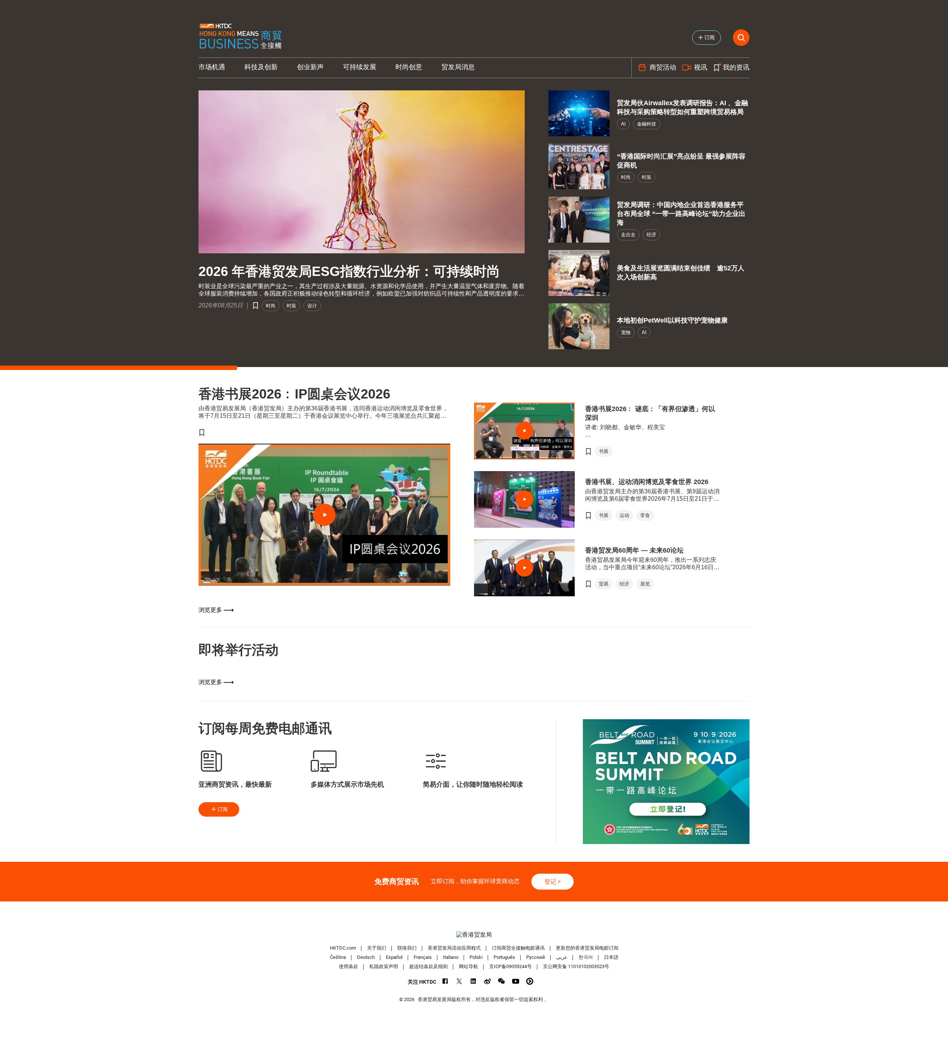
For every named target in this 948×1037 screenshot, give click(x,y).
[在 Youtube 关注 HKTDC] (515, 981)
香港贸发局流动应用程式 (454, 948)
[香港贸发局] (474, 934)
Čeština (338, 957)
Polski (476, 957)
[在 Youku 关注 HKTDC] (529, 981)
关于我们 (376, 948)
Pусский (535, 957)
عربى (561, 957)
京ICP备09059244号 (510, 966)
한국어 (585, 957)
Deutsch (366, 957)
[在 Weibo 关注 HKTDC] (487, 981)
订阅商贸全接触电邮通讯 (518, 948)
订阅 (222, 809)
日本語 (611, 957)
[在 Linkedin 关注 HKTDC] (473, 981)
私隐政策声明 (383, 966)
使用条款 (348, 966)
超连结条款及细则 (428, 966)
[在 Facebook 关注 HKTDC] (445, 981)
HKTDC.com (343, 948)
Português (504, 957)
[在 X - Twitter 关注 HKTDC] (459, 981)
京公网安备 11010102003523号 (576, 966)
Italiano (450, 957)
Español (394, 957)
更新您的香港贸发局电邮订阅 (587, 948)
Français (423, 957)
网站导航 (468, 966)
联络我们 (407, 948)
